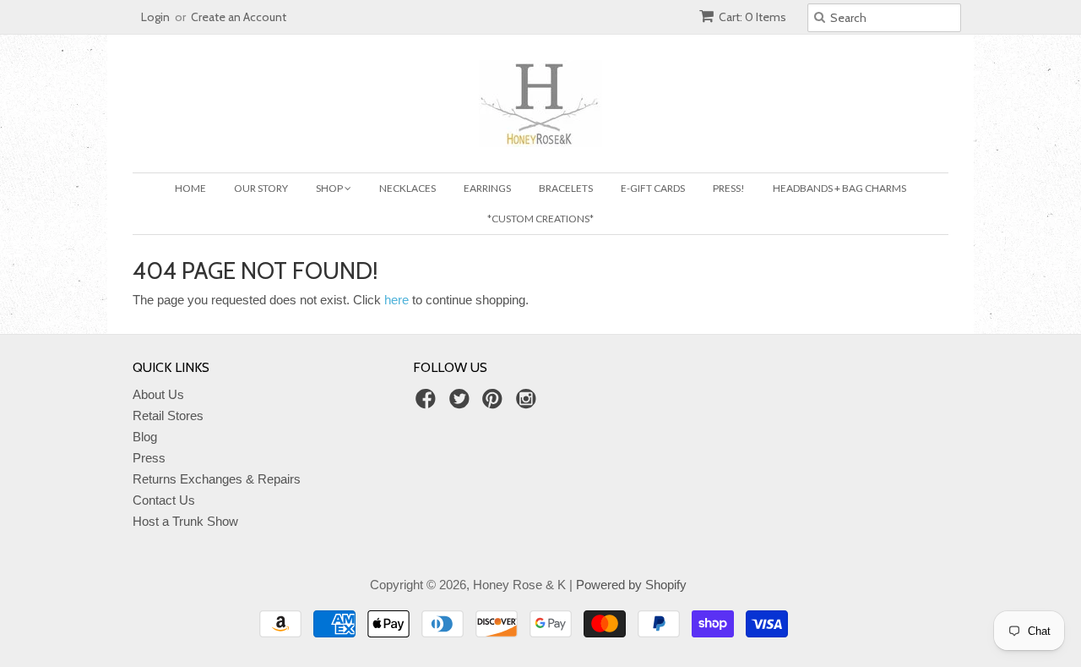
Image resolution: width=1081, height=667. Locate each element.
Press (149, 458)
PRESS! (729, 188)
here (396, 299)
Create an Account (238, 17)
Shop (330, 188)
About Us (158, 394)
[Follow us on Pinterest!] (495, 403)
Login (155, 17)
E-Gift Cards (653, 188)
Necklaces (407, 188)
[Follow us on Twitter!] (462, 403)
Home (190, 188)
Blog (145, 436)
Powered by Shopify (631, 584)
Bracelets (566, 188)
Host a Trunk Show (185, 521)
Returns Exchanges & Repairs (217, 479)
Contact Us (164, 500)
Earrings (487, 188)
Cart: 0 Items (752, 17)
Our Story (261, 188)
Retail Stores (168, 415)
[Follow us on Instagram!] (528, 403)
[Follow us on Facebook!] (428, 403)
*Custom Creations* (540, 218)
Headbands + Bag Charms (839, 188)
